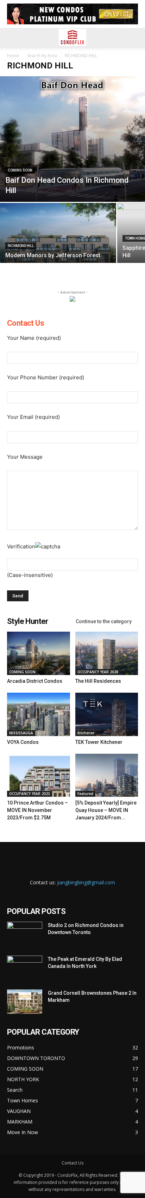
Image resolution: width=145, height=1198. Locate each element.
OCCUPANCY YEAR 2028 (97, 671)
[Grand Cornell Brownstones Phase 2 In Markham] (24, 1001)
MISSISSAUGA (21, 732)
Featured (85, 793)
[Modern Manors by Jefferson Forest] (58, 246)
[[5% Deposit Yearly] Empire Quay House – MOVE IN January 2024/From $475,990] (106, 775)
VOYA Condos (23, 742)
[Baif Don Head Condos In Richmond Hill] (72, 139)
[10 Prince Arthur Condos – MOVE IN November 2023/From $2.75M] (38, 775)
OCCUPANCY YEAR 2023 (29, 793)
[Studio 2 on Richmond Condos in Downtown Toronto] (24, 934)
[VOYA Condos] (38, 714)
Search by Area (42, 56)
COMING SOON (20, 170)
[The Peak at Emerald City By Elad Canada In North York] (24, 968)
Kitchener (85, 732)
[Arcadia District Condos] (38, 653)
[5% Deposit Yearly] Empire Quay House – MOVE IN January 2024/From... (106, 810)
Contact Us (72, 1163)
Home (13, 56)
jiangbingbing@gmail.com (86, 882)
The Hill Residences (98, 681)
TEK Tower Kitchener (98, 742)
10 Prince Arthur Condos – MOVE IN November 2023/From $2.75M (37, 810)
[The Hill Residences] (106, 653)
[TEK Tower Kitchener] (106, 714)
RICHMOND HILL (21, 246)
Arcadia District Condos (34, 681)
